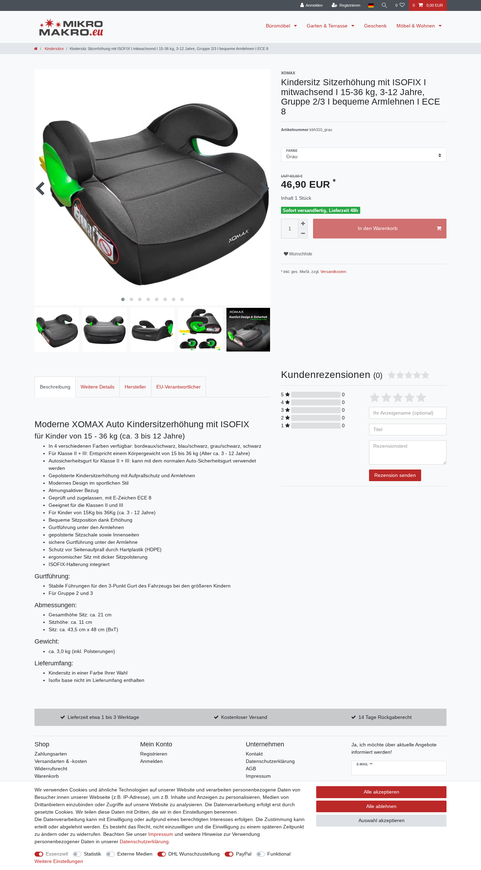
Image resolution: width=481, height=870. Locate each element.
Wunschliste (300, 253)
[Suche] (384, 5)
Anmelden (151, 761)
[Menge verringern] (303, 233)
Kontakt (254, 754)
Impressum (258, 776)
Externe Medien (134, 854)
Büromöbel (279, 26)
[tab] (55, 387)
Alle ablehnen (381, 806)
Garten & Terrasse (328, 26)
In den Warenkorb (378, 228)
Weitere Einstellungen (59, 861)
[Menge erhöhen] (303, 224)
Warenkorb (47, 776)
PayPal (243, 854)
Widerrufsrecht (51, 768)
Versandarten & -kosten (61, 761)
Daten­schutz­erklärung (144, 841)
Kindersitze (54, 48)
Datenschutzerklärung (270, 761)
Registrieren (153, 754)
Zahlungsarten (51, 754)
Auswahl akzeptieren (381, 820)
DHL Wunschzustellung (194, 854)
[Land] (370, 5)
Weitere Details (97, 387)
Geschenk (375, 26)
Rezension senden (395, 475)
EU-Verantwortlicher (178, 387)
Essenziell (57, 854)
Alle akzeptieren (381, 792)
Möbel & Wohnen (416, 26)
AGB (251, 768)
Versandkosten (332, 271)
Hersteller (135, 387)
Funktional (279, 854)
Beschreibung (55, 387)
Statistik (92, 854)
